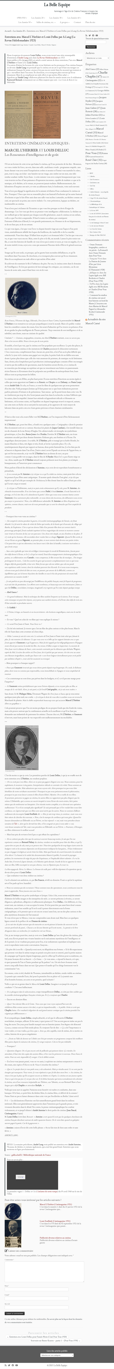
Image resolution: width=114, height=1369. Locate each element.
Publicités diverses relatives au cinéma (55, 1237)
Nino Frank (92, 149)
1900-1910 (21, 17)
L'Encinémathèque (95, 201)
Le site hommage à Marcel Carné (99, 223)
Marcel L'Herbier (46, 45)
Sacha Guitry (100, 163)
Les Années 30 (55, 17)
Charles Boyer (93, 73)
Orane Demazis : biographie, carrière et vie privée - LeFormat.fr (98, 247)
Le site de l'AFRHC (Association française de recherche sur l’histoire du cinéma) (99, 217)
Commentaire (9, 1260)
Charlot (105, 77)
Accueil (8, 31)
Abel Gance (92, 69)
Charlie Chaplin (97, 74)
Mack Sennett (101, 125)
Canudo (31, 45)
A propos (64, 22)
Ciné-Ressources (94, 179)
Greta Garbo (104, 94)
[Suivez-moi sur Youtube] (97, 35)
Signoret (54, 45)
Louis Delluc (37, 45)
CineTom (92, 186)
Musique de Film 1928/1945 (98, 235)
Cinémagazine (93, 80)
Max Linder (98, 143)
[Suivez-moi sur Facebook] (94, 35)
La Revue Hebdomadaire (47, 57)
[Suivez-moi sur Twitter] (90, 35)
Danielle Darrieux (100, 84)
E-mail (7, 1295)
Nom (7, 1286)
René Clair (94, 159)
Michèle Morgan (98, 146)
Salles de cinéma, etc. (45, 22)
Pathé (102, 149)
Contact (77, 22)
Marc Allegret (91, 129)
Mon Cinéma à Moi (95, 232)
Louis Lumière (100, 122)
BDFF (91, 173)
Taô (16, 823)
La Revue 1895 (94, 210)
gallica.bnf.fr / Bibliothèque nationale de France (31, 1155)
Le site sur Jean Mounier (97, 226)
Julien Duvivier (94, 114)
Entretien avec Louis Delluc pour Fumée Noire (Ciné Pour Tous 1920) (37, 1336)
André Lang (20, 45)
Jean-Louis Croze (101, 104)
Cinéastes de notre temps (47, 1191)
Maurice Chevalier (95, 139)
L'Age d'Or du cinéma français (98, 198)
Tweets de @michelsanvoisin (97, 38)
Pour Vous (94, 153)
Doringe (90, 87)
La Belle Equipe (57, 4)
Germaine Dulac (94, 94)
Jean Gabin (93, 107)
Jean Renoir (96, 109)
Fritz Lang (98, 87)
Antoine (26, 45)
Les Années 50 (24, 22)
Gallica (92, 189)
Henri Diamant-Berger (92, 97)
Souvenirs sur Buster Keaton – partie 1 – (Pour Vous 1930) (55, 1340)
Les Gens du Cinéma (96, 229)
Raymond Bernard (96, 157)
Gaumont (92, 90)
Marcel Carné (95, 130)
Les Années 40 (73, 17)
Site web (7, 1304)
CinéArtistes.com (94, 183)
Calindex (92, 176)
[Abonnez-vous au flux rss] (87, 35)
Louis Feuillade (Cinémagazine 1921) (55, 1221)
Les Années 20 (37, 17)
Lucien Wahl (90, 125)
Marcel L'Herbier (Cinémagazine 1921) (56, 1204)
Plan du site (90, 22)
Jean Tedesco (101, 111)
